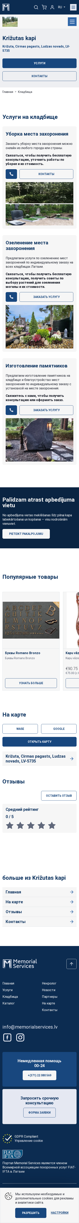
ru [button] (60, 7)
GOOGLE (59, 728)
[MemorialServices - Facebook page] (7, 1037)
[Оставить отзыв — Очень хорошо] (42, 825)
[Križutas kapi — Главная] (10, 22)
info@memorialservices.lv (30, 1027)
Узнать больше (31, 683)
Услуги (39, 63)
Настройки (59, 1212)
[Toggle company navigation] (72, 21)
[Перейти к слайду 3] (46, 697)
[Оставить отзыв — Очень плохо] (11, 825)
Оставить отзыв (59, 795)
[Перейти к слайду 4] (59, 697)
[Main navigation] (73, 7)
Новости (48, 990)
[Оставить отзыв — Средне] (32, 825)
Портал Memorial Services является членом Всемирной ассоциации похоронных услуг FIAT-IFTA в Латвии (39, 1167)
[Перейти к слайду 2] (33, 697)
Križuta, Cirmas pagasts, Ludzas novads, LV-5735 (36, 758)
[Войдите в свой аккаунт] (52, 7)
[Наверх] (71, 964)
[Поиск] (36, 7)
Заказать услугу (46, 297)
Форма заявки (39, 1112)
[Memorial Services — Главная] (5, 7)
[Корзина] (44, 7)
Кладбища (25, 91)
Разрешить (31, 1213)
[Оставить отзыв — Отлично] (53, 825)
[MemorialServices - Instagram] (20, 1037)
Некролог (49, 983)
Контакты (39, 76)
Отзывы (14, 911)
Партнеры (50, 997)
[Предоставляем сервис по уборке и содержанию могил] (39, 203)
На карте (14, 901)
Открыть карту (39, 741)
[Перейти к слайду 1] (20, 697)
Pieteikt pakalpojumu (26, 533)
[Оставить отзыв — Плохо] (21, 825)
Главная (7, 91)
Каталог (8, 1003)
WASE (20, 728)
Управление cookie (29, 1141)
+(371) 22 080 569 (39, 1075)
